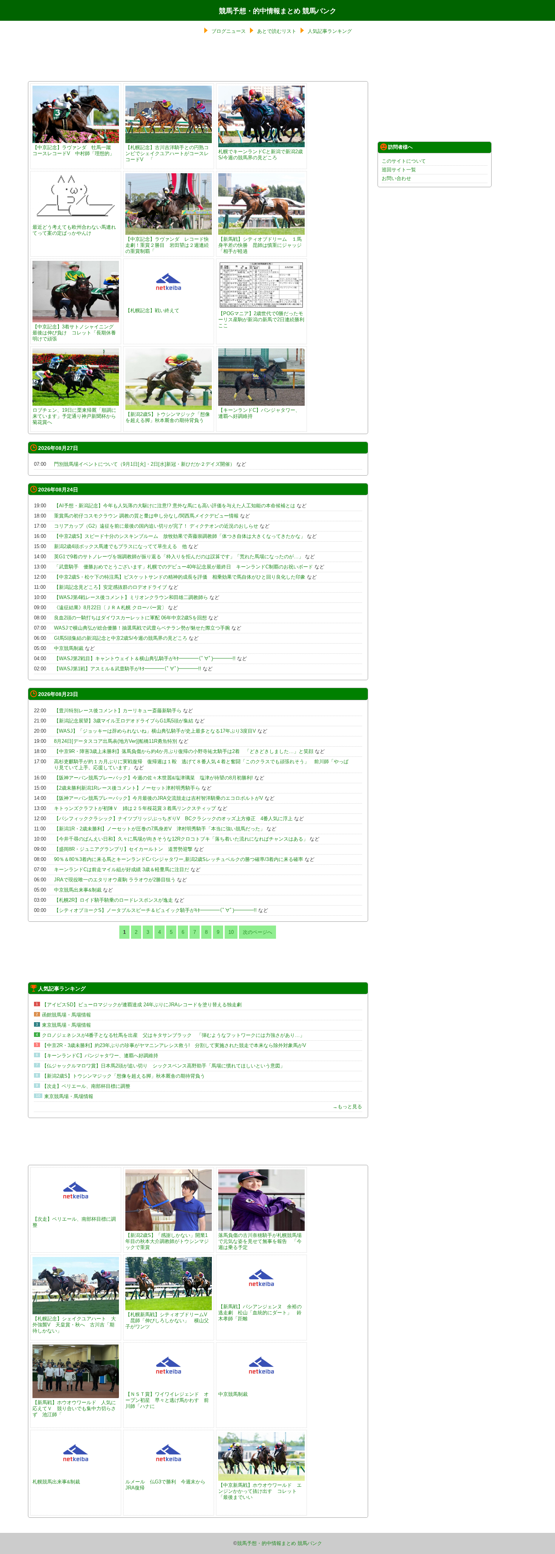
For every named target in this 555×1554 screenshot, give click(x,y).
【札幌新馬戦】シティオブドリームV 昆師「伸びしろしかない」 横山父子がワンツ (167, 1320)
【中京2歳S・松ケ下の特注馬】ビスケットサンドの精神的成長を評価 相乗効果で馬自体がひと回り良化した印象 (179, 577)
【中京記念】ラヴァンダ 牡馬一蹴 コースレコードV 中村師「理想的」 (74, 150)
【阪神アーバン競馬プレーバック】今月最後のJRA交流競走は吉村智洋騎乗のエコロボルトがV (158, 798)
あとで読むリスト (276, 31)
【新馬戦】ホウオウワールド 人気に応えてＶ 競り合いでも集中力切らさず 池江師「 (74, 1408)
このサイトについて (404, 161)
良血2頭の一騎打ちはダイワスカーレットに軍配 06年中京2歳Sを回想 (130, 618)
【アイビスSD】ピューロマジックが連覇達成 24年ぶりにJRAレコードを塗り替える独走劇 (142, 1004)
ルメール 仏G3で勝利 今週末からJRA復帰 (165, 1485)
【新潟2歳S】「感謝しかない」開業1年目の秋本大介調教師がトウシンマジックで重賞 (167, 1241)
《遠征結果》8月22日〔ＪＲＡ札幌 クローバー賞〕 (110, 607)
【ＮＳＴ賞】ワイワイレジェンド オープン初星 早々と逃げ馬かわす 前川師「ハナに (167, 1400)
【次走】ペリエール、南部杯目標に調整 (86, 1086)
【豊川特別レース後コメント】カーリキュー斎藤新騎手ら (118, 710)
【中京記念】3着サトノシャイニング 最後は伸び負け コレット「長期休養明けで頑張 (75, 333)
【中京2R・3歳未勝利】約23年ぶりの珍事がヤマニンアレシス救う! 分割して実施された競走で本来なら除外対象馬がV (174, 1045)
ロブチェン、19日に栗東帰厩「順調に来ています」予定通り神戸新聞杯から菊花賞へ (74, 416)
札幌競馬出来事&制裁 (56, 1482)
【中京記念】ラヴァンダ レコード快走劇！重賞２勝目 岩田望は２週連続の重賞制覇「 (167, 245)
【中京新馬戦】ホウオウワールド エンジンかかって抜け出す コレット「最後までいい (260, 1491)
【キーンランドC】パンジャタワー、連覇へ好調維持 (259, 413)
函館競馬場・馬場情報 (66, 1015)
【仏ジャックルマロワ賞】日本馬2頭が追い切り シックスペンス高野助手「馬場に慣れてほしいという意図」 (163, 1066)
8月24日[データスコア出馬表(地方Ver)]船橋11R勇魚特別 (115, 741)
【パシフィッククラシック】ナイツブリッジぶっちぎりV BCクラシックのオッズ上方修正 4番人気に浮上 (173, 818)
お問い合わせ (396, 178)
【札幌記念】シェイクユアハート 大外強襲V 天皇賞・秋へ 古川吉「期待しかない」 (74, 1325)
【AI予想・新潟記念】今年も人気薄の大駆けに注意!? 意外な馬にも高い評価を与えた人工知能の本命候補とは (174, 505)
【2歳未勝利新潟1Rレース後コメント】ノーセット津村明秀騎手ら (127, 788)
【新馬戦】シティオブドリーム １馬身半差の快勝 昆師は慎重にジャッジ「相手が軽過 (260, 245)
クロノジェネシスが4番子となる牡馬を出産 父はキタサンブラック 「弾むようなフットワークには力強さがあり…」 (173, 1035)
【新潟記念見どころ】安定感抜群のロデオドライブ (110, 587)
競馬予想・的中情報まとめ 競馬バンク (277, 11)
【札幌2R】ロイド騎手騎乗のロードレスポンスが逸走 (113, 900)
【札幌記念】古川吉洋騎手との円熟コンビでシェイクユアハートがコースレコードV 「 (167, 153)
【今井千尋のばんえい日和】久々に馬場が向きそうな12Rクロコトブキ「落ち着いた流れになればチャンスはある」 (181, 839)
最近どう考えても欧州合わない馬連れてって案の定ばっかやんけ (74, 230)
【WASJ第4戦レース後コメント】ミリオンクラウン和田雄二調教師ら (131, 597)
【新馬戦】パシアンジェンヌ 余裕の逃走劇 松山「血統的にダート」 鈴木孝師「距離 (260, 1312)
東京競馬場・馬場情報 (66, 1025)
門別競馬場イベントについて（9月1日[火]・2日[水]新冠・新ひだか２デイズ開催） (144, 464)
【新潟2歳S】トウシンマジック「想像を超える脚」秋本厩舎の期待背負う (167, 417)
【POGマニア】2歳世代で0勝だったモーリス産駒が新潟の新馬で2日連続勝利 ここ (263, 319)
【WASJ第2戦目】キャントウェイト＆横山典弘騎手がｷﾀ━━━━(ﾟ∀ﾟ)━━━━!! (145, 658)
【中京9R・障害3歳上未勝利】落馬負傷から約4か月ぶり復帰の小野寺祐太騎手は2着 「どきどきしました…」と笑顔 (183, 751)
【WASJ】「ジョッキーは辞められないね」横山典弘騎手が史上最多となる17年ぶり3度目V (155, 731)
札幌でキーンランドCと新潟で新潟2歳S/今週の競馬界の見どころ (260, 154)
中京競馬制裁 (68, 648)
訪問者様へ (400, 147)
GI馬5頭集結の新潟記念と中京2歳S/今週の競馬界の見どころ (120, 638)
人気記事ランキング (330, 31)
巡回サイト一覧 (399, 169)
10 (231, 932)
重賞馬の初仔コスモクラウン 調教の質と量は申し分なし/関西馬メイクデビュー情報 (146, 516)
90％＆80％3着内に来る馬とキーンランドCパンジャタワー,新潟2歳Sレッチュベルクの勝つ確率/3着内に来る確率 (178, 859)
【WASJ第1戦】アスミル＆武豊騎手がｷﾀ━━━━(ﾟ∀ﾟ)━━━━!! (127, 669)
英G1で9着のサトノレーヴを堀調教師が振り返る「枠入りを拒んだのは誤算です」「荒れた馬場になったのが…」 (179, 556)
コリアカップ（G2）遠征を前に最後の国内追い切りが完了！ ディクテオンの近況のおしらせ (156, 526)
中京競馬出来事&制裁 (78, 890)
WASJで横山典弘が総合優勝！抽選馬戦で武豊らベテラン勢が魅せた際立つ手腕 (142, 628)
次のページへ (257, 932)
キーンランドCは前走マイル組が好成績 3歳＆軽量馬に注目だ (121, 869)
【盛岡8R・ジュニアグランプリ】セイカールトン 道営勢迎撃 (123, 849)
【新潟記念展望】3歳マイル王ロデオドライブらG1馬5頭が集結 (123, 721)
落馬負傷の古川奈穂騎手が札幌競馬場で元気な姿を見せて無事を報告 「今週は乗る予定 (260, 1241)
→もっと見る (347, 1106)
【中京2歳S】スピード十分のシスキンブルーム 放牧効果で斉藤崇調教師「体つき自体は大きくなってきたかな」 (179, 536)
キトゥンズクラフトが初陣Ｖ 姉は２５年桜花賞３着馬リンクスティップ (135, 808)
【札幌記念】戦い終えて (152, 310)
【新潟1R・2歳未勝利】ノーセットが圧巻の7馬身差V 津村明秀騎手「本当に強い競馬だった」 (159, 829)
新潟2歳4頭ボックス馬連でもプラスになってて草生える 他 (120, 546)
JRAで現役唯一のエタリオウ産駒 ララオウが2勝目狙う (115, 879)
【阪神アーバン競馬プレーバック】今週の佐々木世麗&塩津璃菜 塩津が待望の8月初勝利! (153, 778)
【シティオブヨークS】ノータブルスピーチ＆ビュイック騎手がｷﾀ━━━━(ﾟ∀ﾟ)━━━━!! (155, 910)
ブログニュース (228, 31)
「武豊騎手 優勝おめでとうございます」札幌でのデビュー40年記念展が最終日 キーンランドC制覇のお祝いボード (183, 567)
